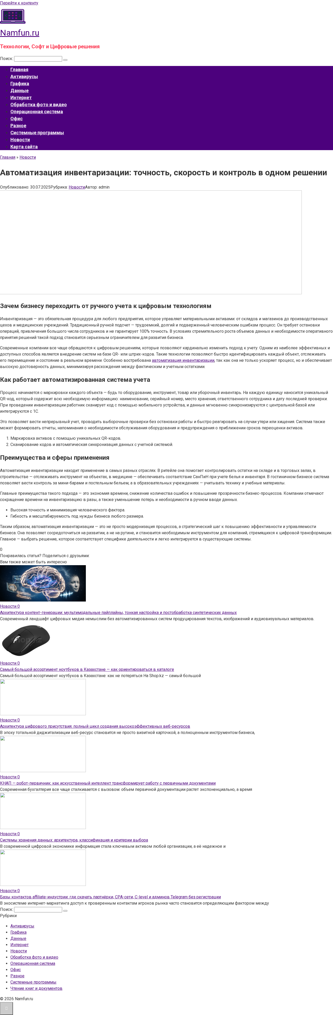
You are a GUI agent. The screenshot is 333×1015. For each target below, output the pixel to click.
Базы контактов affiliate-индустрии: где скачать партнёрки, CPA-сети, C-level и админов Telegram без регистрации (110, 896)
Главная (19, 69)
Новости (20, 139)
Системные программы (37, 132)
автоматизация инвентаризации (183, 360)
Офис (16, 118)
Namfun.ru (19, 33)
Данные (19, 90)
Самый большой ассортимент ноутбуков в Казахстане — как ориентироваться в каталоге (87, 669)
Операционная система (36, 111)
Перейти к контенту (19, 3)
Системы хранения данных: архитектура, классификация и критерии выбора (74, 840)
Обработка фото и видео (38, 104)
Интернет (21, 97)
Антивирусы (24, 76)
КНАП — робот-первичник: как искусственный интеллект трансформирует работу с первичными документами (108, 783)
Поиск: (7, 58)
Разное (18, 125)
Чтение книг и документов (36, 988)
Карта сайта (24, 146)
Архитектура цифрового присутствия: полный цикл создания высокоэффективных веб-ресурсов (95, 726)
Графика (19, 83)
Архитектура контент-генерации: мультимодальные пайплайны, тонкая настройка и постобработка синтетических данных (118, 612)
